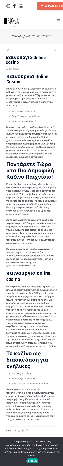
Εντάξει (32, 460)
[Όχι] (58, 451)
